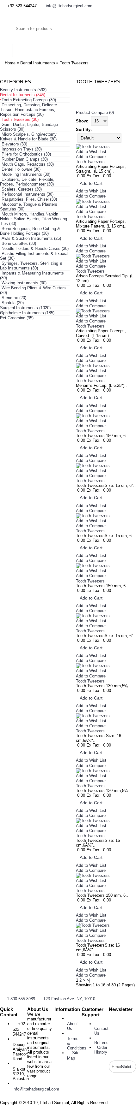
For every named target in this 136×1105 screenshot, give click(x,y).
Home (10, 63)
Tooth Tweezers (74, 63)
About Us (72, 1026)
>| (88, 980)
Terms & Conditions (76, 1043)
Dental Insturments (37, 63)
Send (126, 1066)
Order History (100, 1050)
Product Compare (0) (95, 112)
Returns (101, 1042)
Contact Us (101, 1031)
